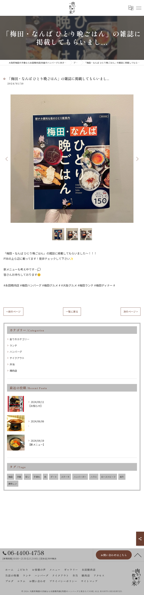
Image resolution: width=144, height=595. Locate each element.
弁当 (12, 364)
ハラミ (94, 476)
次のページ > (130, 311)
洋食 (19, 476)
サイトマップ (89, 581)
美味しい (12, 483)
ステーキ (65, 476)
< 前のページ (13, 311)
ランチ (13, 345)
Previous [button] (7, 158)
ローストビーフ (108, 476)
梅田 (10, 476)
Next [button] (136, 158)
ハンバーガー (80, 476)
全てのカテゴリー (19, 339)
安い (27, 476)
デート (54, 476)
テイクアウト (17, 358)
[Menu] (139, 8)
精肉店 (13, 370)
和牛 (122, 476)
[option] (72, 159)
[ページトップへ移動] (137, 554)
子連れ (37, 476)
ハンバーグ (16, 351)
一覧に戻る (72, 311)
